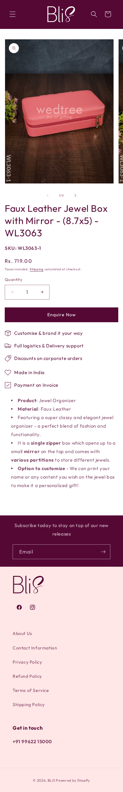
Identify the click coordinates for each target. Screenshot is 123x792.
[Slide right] (75, 195)
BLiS (51, 780)
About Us (22, 633)
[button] (13, 14)
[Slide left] (48, 195)
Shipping (37, 269)
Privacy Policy (27, 662)
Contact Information (35, 648)
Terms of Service (31, 690)
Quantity (13, 279)
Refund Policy (27, 676)
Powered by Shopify (73, 780)
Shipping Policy (29, 704)
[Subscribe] (103, 551)
